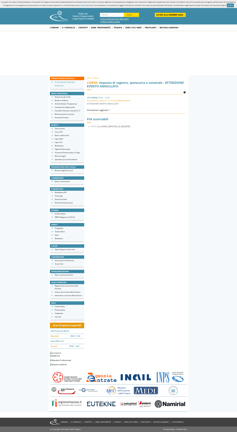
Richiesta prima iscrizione (64, 114)
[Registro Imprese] (67, 404)
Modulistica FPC (61, 192)
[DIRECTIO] (55, 356)
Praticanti (150, 27)
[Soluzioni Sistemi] (135, 404)
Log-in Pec (59, 142)
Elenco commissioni (62, 181)
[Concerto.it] (55, 352)
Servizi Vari (59, 264)
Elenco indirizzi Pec (62, 135)
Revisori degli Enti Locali (64, 170)
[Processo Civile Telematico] (91, 390)
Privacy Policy (168, 429)
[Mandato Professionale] (60, 360)
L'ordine (54, 27)
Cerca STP (59, 132)
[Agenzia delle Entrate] (101, 377)
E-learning (59, 196)
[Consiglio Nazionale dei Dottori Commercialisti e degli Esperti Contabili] (67, 377)
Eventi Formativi (61, 199)
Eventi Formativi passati (64, 203)
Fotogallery (59, 228)
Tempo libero (60, 231)
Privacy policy (60, 310)
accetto (230, 5)
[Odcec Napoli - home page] (72, 15)
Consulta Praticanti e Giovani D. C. (68, 111)
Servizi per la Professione (64, 260)
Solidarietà (59, 313)
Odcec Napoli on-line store (65, 249)
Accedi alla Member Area (170, 14)
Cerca (129, 15)
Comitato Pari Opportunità (65, 107)
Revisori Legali (60, 156)
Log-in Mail (59, 139)
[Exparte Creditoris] (58, 364)
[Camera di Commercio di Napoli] (63, 390)
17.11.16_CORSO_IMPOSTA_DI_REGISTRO (110, 126)
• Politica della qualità (110, 21)
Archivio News (60, 214)
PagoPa (118, 27)
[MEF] (118, 390)
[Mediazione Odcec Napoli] (146, 390)
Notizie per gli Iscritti (62, 97)
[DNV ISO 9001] (173, 390)
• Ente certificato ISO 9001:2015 (114, 19)
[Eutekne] (101, 404)
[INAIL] (135, 377)
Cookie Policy (60, 306)
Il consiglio (68, 27)
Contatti (83, 27)
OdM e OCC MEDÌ (133, 27)
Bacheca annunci (169, 27)
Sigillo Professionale (62, 149)
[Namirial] (170, 404)
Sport (57, 235)
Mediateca (59, 238)
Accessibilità (178, 422)
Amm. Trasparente (101, 27)
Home (89, 78)
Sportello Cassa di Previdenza (66, 159)
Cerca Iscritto (60, 128)
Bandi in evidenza (61, 100)
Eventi (96, 78)
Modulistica (59, 146)
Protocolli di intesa (62, 117)
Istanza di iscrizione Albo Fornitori (67, 292)
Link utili (58, 317)
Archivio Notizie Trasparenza (66, 104)
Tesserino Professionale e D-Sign (67, 152)
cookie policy (85, 5)
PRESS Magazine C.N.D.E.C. (65, 217)
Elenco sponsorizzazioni (64, 275)
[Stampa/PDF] (185, 92)
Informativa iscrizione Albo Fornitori (68, 295)
